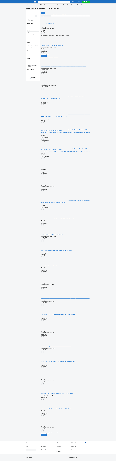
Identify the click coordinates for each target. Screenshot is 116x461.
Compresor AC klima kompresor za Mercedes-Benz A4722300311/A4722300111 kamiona (56, 346)
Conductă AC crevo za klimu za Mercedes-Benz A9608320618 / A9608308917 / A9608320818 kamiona (58, 314)
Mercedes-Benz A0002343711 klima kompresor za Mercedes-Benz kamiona (53, 202)
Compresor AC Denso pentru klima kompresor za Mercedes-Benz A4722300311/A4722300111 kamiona (58, 361)
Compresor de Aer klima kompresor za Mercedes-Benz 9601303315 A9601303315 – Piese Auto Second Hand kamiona (61, 218)
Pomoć (27, 446)
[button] (41, 33)
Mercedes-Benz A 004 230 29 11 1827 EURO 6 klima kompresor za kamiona (54, 116)
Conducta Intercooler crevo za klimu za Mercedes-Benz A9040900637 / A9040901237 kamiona (57, 393)
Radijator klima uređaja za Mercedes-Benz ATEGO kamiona (51, 83)
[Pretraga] (39, 1)
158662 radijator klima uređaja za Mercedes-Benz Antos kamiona (52, 45)
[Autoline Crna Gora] (29, 1)
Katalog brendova (43, 451)
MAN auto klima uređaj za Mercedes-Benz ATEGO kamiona (51, 98)
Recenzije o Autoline (44, 449)
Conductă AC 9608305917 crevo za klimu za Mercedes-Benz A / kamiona (53, 265)
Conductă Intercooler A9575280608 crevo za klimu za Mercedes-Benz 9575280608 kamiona (56, 408)
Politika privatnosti (43, 446)
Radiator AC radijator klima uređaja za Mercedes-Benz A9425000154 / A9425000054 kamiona (56, 250)
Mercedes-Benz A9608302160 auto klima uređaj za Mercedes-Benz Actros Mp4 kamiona (56, 167)
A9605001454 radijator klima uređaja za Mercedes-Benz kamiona (52, 234)
